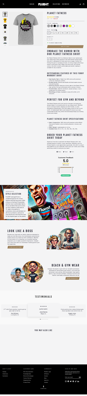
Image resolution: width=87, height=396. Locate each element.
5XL (76, 32)
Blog (45, 378)
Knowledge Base (27, 373)
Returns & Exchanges (28, 375)
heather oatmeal (61, 26)
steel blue (67, 26)
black (54, 26)
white (73, 26)
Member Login (47, 371)
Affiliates (46, 373)
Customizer (65, 4)
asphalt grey (51, 26)
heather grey (48, 26)
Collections (56, 4)
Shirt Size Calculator (28, 371)
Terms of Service (27, 378)
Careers (46, 375)
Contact (46, 382)
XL (58, 32)
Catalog (32, 4)
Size (51, 29)
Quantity (50, 36)
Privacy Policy (26, 382)
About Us (46, 380)
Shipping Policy (27, 380)
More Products (72, 278)
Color (52, 23)
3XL (67, 32)
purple (64, 26)
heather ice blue (57, 26)
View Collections (15, 247)
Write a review (66, 175)
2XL (63, 32)
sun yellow (70, 26)
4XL (72, 32)
